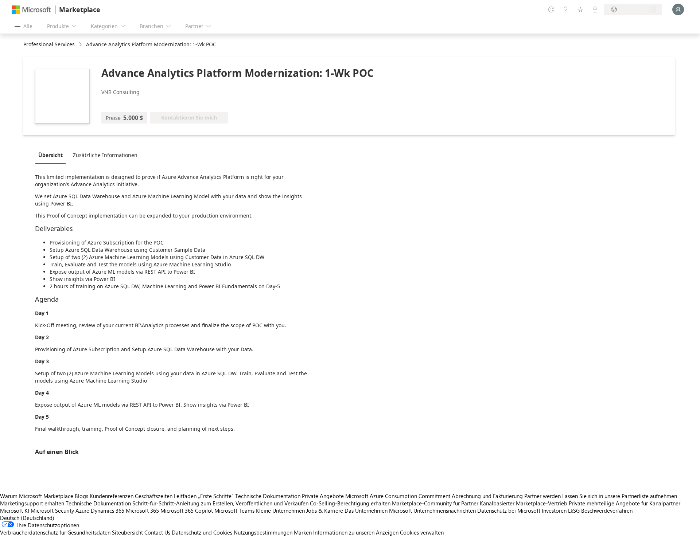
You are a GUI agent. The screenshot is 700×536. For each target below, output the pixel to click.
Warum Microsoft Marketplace (36, 496)
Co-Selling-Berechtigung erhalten (350, 503)
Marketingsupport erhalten (32, 503)
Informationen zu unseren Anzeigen (355, 532)
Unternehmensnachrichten (444, 510)
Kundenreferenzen (111, 496)
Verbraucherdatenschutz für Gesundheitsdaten (55, 532)
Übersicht (50, 155)
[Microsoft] (31, 9)
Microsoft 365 (142, 510)
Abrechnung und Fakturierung (487, 496)
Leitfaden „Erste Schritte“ (204, 496)
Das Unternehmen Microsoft (378, 510)
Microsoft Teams (234, 510)
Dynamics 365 (107, 510)
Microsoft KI (14, 510)
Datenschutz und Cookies (202, 532)
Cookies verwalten (422, 532)
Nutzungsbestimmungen (263, 532)
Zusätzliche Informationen (105, 155)
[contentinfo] (81, 44)
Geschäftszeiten (153, 496)
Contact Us (157, 532)
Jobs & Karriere (324, 510)
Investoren (554, 510)
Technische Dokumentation (267, 496)
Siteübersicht (127, 532)
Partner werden (542, 496)
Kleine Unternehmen (280, 510)
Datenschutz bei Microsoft (508, 510)
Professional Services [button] (49, 44)
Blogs (81, 496)
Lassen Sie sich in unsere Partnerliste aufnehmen (619, 496)
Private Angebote (323, 496)
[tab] (52, 155)
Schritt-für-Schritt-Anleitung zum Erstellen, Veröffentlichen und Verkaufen (220, 503)
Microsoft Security (52, 510)
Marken (303, 532)
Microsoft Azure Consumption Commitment (398, 496)
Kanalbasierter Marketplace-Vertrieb (523, 503)
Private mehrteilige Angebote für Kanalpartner (624, 503)
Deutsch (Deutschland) (27, 517)
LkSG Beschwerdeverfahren (600, 510)
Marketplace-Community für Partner (435, 503)
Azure (82, 510)
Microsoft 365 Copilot (186, 510)
